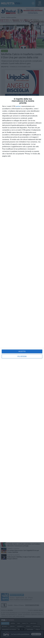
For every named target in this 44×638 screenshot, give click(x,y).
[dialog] (22, 319)
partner (18, 106)
